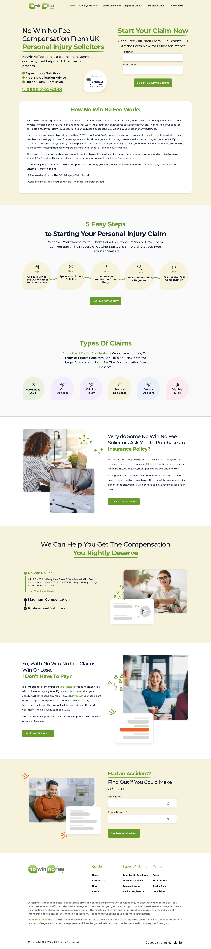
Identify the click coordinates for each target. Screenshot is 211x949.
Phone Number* (130, 64)
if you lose (127, 464)
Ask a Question (87, 6)
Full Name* (128, 51)
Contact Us (177, 6)
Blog (94, 886)
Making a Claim (156, 6)
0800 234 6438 (44, 89)
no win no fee (69, 686)
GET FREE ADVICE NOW (153, 82)
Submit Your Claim (111, 6)
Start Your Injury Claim (41, 591)
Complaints (159, 891)
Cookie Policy (160, 886)
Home (72, 6)
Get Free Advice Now (105, 300)
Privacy (156, 875)
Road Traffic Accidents (89, 353)
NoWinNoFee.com (39, 919)
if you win (77, 696)
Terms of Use (160, 880)
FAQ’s (95, 891)
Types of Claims (133, 6)
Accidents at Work (133, 880)
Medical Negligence (133, 891)
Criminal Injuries (131, 886)
